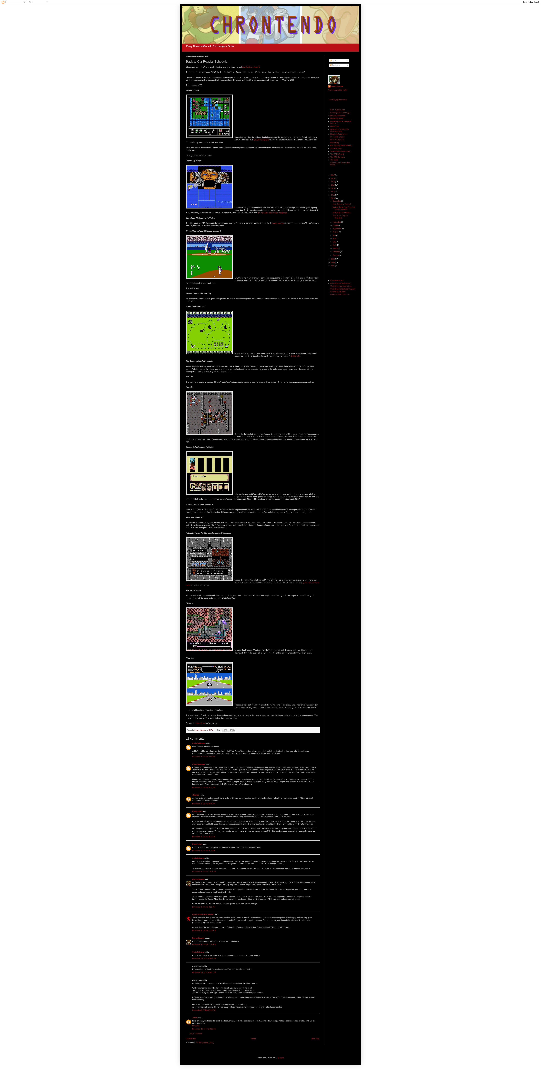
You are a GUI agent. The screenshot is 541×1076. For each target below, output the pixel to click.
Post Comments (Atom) (205, 1043)
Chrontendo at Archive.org (340, 283)
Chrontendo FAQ (336, 280)
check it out (201, 723)
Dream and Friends (337, 116)
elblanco (195, 795)
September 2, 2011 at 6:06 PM (203, 1010)
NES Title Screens (337, 140)
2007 (333, 266)
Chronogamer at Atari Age (340, 113)
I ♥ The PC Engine (337, 137)
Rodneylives (197, 811)
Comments (336, 65)
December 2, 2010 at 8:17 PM (203, 787)
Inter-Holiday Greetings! (341, 204)
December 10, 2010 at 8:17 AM (204, 972)
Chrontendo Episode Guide (340, 286)
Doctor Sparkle (198, 879)
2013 (333, 188)
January (336, 255)
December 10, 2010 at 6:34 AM (204, 958)
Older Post (315, 1039)
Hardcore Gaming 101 (338, 134)
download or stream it (251, 67)
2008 (333, 262)
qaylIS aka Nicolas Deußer (202, 915)
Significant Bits (336, 148)
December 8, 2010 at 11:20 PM (204, 944)
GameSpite (334, 126)
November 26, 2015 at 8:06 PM (204, 1029)
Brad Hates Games (337, 110)
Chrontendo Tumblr (337, 292)
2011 (333, 195)
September (337, 229)
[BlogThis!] (225, 730)
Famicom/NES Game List (340, 295)
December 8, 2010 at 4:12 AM (203, 837)
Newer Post (191, 1039)
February (336, 252)
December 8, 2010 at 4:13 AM (203, 851)
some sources (278, 223)
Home (253, 1039)
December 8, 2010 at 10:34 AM (204, 872)
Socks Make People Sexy (340, 151)
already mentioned (261, 140)
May (334, 242)
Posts (334, 61)
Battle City (295, 356)
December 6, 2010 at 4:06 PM (203, 804)
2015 (333, 182)
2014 (333, 185)
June (335, 238)
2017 (333, 175)
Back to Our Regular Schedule (340, 217)
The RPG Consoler (337, 157)
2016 (333, 178)
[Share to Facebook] (231, 730)
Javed (194, 1018)
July (334, 235)
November (337, 222)
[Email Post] (218, 730)
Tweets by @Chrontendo (337, 100)
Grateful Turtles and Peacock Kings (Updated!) (343, 208)
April (335, 245)
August (336, 232)
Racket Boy (334, 143)
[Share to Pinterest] (233, 730)
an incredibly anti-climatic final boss (272, 213)
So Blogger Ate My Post (341, 213)
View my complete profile (337, 90)
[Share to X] (228, 730)
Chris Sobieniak (198, 743)
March (335, 248)
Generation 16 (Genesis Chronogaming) (339, 130)
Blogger (281, 1058)
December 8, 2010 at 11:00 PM (204, 930)
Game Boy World (336, 118)
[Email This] (223, 730)
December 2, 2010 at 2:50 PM (203, 757)
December (337, 201)
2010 (333, 198)
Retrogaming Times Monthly (341, 146)
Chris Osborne (198, 858)
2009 (333, 259)
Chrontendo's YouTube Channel (342, 289)
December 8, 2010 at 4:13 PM (203, 907)
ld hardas (195, 1026)
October (336, 225)
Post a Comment (195, 1034)
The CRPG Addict (337, 154)
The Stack (334, 160)
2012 (333, 192)
